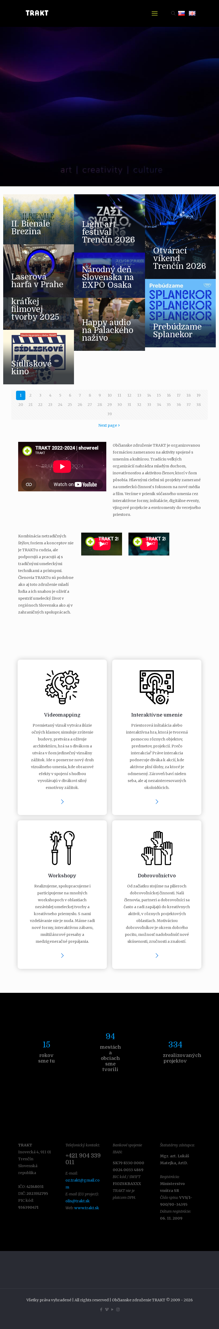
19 (199, 395)
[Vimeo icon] (107, 1309)
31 (129, 404)
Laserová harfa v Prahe (37, 280)
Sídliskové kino (31, 367)
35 (169, 404)
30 (119, 404)
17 (179, 395)
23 (50, 404)
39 (109, 414)
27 (90, 404)
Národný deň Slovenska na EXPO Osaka (108, 277)
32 (139, 404)
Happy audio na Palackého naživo (107, 330)
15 (159, 395)
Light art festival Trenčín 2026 (108, 232)
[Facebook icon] (101, 1309)
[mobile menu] (154, 13)
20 (20, 404)
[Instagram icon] (118, 1309)
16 (169, 395)
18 (188, 395)
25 (70, 404)
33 (149, 404)
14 (149, 395)
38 (198, 404)
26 (80, 404)
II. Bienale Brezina (30, 227)
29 (109, 404)
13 (139, 395)
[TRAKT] (37, 13)
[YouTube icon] (112, 1309)
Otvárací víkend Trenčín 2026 (179, 258)
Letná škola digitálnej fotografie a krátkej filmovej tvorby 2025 (35, 298)
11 (119, 395)
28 (99, 404)
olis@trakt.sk (77, 1201)
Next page (107, 425)
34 (159, 404)
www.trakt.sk (86, 1207)
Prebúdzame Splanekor (177, 330)
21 (31, 404)
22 (40, 404)
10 (110, 395)
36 (179, 404)
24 (60, 404)
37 (188, 404)
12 (129, 395)
